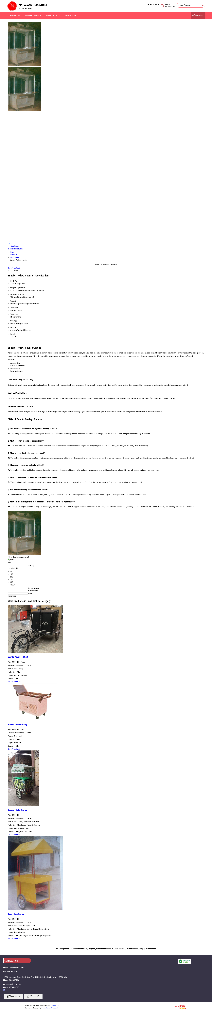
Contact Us (70, 15)
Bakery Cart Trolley (16, 914)
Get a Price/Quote (14, 268)
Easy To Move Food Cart (18, 657)
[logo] (12, 10)
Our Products (53, 15)
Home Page (15, 15)
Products (13, 255)
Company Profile (33, 15)
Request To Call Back (15, 249)
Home (12, 252)
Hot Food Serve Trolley (17, 724)
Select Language (153, 4)
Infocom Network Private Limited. (51, 1008)
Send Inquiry (199, 15)
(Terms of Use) (55, 1005)
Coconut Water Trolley (17, 810)
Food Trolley (14, 257)
